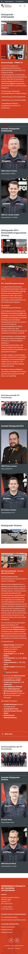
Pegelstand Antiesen (6, 929)
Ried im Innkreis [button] (9, 1)
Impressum (17, 948)
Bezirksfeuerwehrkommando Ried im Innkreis (13, 920)
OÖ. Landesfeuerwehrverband (9, 917)
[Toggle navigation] (24, 6)
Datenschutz (11, 948)
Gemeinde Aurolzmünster (8, 927)
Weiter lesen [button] (8, 734)
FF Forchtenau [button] (19, 1)
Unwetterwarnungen (6, 932)
